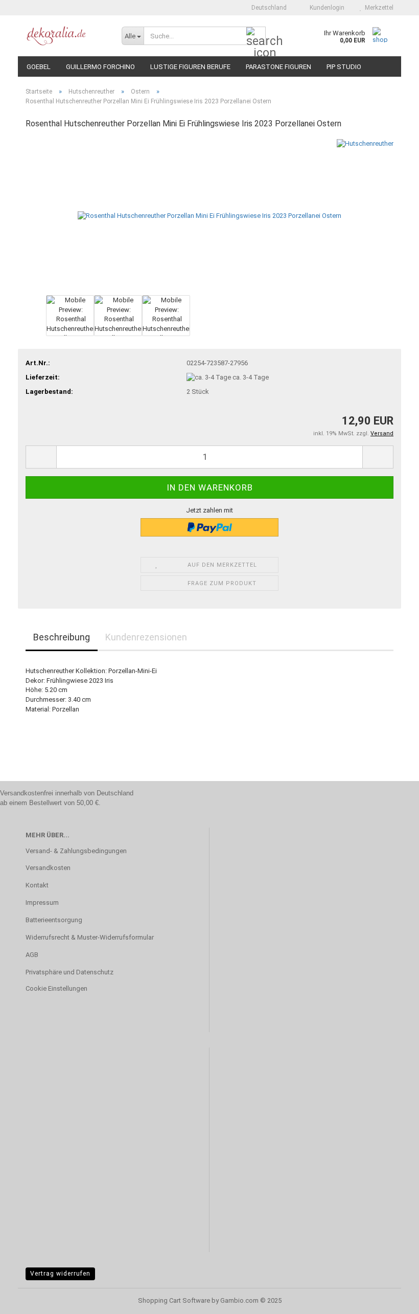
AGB (32, 955)
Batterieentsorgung (54, 920)
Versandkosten (48, 868)
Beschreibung (61, 637)
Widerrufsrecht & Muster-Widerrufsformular (90, 937)
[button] (266, 7)
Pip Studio (344, 67)
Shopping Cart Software (174, 1300)
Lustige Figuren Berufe (190, 67)
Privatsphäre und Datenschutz (69, 972)
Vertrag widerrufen (60, 1273)
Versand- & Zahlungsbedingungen (76, 851)
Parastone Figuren (278, 67)
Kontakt (37, 885)
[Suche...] (256, 36)
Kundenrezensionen (146, 637)
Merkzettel (377, 7)
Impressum (42, 902)
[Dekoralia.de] (66, 35)
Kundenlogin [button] (325, 7)
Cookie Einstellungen (56, 988)
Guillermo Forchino (100, 67)
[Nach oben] (391, 1298)
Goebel (39, 67)
